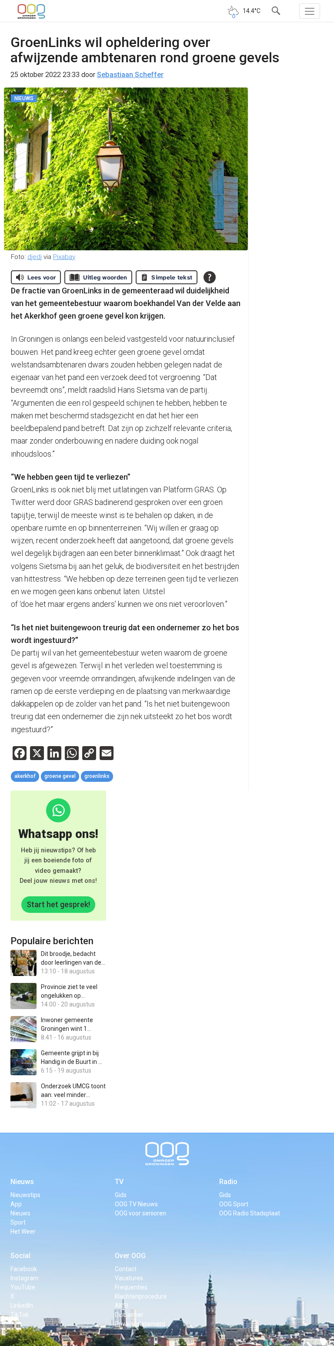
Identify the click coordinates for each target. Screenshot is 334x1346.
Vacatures (129, 1278)
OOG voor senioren (140, 1213)
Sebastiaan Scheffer (130, 75)
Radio (228, 1182)
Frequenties (131, 1287)
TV (119, 1182)
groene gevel (60, 776)
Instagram (24, 1278)
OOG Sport (233, 1204)
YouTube (22, 1287)
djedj (34, 257)
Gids (121, 1194)
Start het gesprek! (58, 904)
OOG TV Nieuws (136, 1204)
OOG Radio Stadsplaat (249, 1213)
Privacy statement (140, 1323)
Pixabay (64, 257)
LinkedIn (21, 1305)
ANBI (121, 1305)
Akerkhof (25, 776)
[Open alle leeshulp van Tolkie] (210, 277)
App (16, 1204)
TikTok (19, 1314)
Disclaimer (129, 1314)
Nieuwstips (25, 1194)
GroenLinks (97, 776)
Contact (126, 1268)
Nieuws (22, 1182)
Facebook (23, 1268)
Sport (18, 1222)
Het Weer (23, 1231)
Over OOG (130, 1256)
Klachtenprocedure (141, 1296)
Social (20, 1256)
